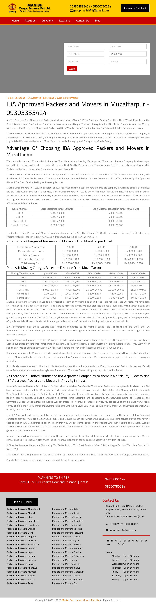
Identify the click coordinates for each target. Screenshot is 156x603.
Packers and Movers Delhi (19, 532)
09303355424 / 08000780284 (124, 523)
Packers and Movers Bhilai (19, 517)
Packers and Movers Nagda (66, 564)
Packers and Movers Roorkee (67, 529)
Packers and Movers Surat (65, 513)
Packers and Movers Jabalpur (21, 548)
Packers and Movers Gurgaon (21, 536)
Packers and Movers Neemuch (67, 548)
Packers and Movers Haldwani (67, 532)
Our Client (47, 20)
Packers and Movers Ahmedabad (23, 509)
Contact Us (82, 20)
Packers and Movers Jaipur (19, 552)
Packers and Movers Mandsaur (67, 571)
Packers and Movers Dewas (66, 536)
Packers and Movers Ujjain (65, 540)
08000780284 (115, 486)
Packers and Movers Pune (19, 583)
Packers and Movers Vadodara (67, 521)
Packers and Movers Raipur (66, 509)
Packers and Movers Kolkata (21, 560)
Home (15, 20)
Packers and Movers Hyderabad (22, 544)
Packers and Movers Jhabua (66, 568)
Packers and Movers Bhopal (20, 513)
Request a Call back (135, 8)
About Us (30, 20)
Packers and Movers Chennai (20, 529)
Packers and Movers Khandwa (21, 568)
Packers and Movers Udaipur (66, 517)
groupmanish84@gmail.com (123, 530)
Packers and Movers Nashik (20, 579)
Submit (72, 68)
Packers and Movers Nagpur (20, 575)
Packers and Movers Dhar (65, 560)
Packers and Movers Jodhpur (20, 556)
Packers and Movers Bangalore (22, 521)
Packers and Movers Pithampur (68, 556)
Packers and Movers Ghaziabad (22, 540)
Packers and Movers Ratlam (66, 544)
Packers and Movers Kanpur (20, 564)
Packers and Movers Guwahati (67, 579)
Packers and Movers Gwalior (66, 552)
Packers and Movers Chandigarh (22, 525)
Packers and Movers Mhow (66, 575)
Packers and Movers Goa (65, 583)
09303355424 (115, 479)
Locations (64, 20)
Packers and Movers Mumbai (21, 571)
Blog (97, 20)
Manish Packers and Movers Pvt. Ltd (80, 600)
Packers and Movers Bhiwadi (66, 525)
